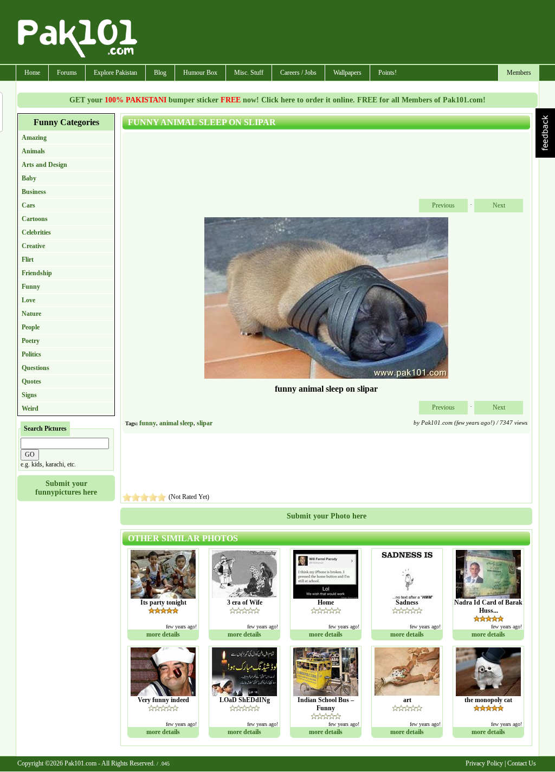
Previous (443, 205)
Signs (29, 395)
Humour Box (200, 72)
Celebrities (36, 232)
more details (163, 634)
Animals (33, 151)
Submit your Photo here (326, 516)
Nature (31, 313)
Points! (387, 72)
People (31, 327)
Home (32, 72)
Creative (33, 246)
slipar (204, 423)
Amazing (34, 137)
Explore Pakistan (115, 72)
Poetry (31, 341)
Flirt (28, 259)
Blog (160, 72)
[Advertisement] (338, 33)
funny (147, 423)
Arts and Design (44, 164)
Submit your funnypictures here (66, 487)
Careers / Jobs (298, 72)
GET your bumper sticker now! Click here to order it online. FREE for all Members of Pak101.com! (277, 100)
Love (28, 300)
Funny (31, 286)
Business (34, 192)
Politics (31, 354)
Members (519, 72)
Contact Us (521, 763)
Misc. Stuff (248, 72)
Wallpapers (347, 72)
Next (499, 205)
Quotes (31, 381)
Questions (35, 368)
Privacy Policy (484, 763)
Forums (67, 72)
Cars (28, 205)
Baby (29, 178)
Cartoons (35, 219)
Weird (30, 408)
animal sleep (176, 423)
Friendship (37, 273)
